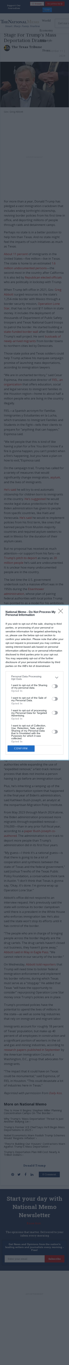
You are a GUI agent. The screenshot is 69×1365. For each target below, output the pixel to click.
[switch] (55, 686)
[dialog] (34, 682)
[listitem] (34, 677)
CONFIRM (21, 748)
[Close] (61, 612)
